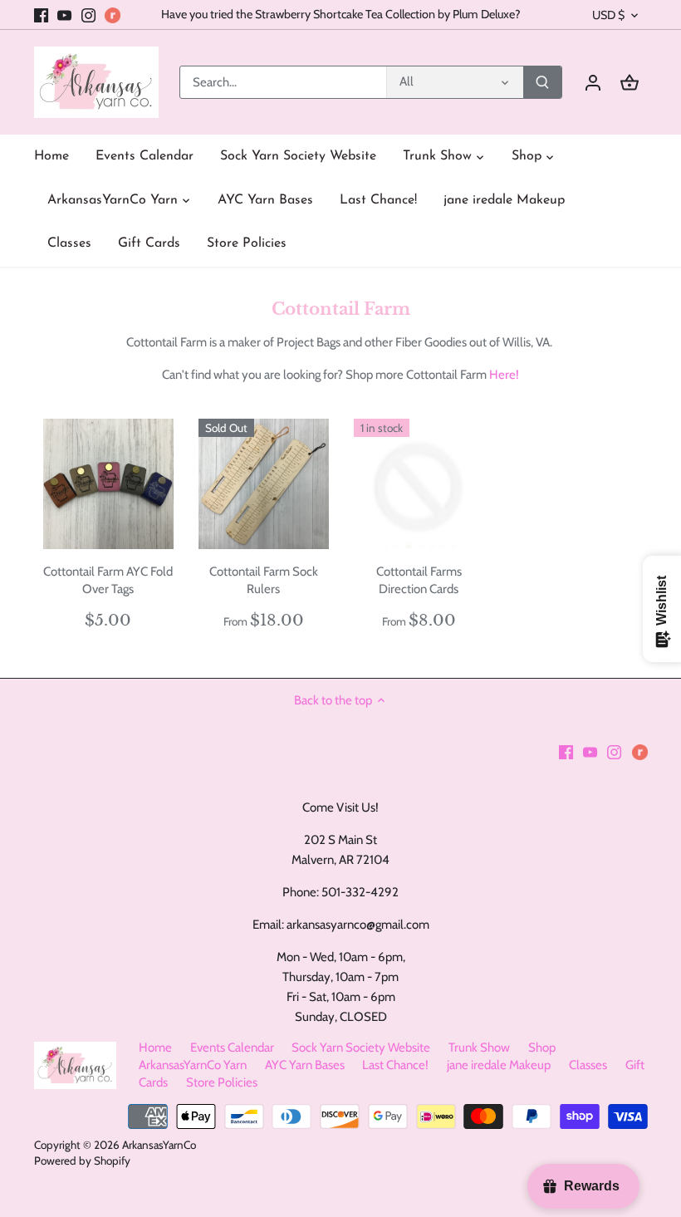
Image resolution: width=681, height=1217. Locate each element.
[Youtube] (64, 14)
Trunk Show (479, 1047)
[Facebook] (41, 14)
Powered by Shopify (82, 1160)
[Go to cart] (629, 83)
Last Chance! (395, 1065)
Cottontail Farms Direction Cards (419, 580)
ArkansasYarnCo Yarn (193, 1065)
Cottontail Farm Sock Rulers (263, 580)
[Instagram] (88, 14)
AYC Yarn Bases (305, 1065)
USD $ (608, 15)
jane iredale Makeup (499, 1065)
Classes (588, 1065)
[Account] (593, 83)
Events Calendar (232, 1047)
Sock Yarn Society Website (361, 1047)
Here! (504, 374)
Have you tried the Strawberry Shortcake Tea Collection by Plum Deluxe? (341, 14)
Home (155, 1047)
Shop (542, 1047)
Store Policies (221, 1082)
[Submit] (542, 82)
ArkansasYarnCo (159, 1144)
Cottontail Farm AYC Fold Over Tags (108, 580)
